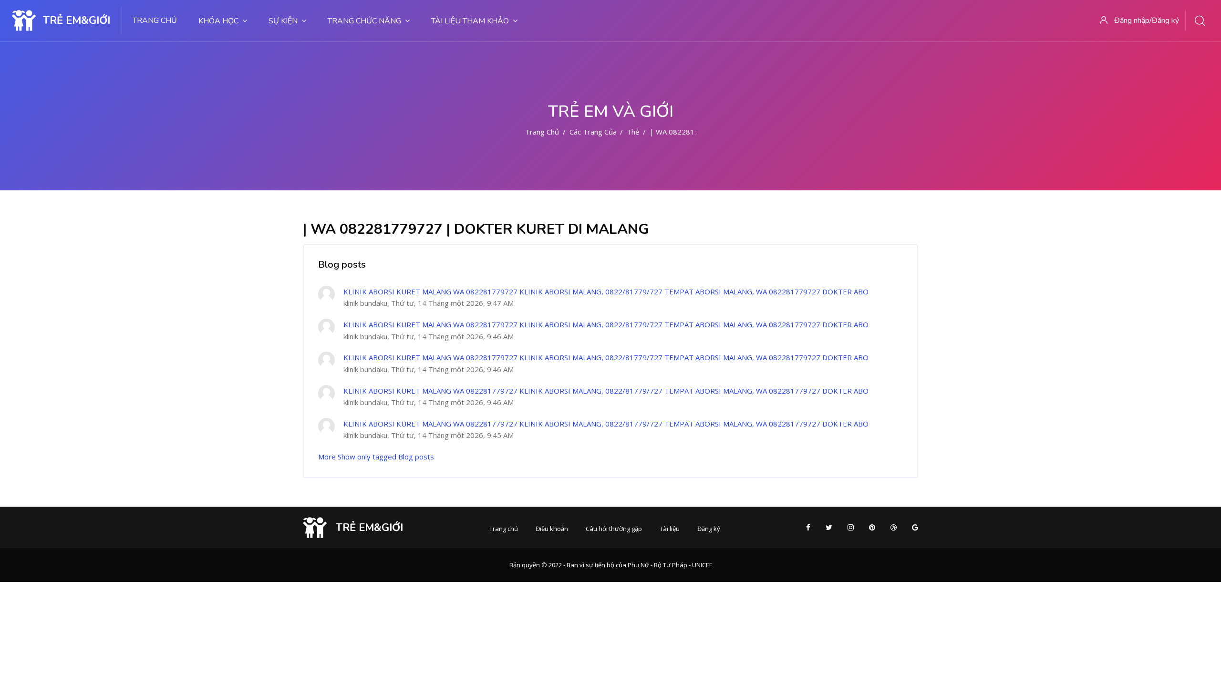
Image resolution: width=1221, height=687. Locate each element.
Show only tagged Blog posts (386, 456)
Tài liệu (670, 528)
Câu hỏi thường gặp (614, 528)
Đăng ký (708, 528)
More (327, 456)
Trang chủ (155, 20)
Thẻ (633, 131)
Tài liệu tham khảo (470, 21)
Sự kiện (283, 21)
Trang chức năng (364, 21)
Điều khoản (552, 528)
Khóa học (218, 21)
